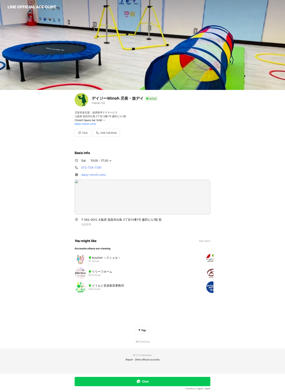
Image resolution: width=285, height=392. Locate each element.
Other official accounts (147, 359)
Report (129, 359)
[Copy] (160, 220)
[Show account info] (151, 98)
